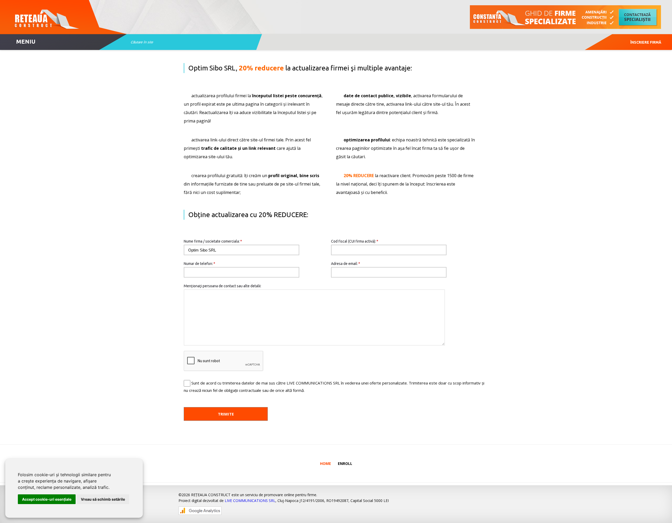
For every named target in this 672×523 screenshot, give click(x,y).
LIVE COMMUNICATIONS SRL (250, 500)
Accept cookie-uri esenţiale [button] (46, 499)
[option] (566, 17)
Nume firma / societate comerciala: (213, 241)
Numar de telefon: (199, 264)
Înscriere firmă (645, 42)
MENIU (25, 41)
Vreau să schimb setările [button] (103, 499)
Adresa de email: (345, 264)
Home (325, 463)
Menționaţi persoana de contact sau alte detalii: (222, 286)
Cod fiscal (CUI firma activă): (354, 241)
